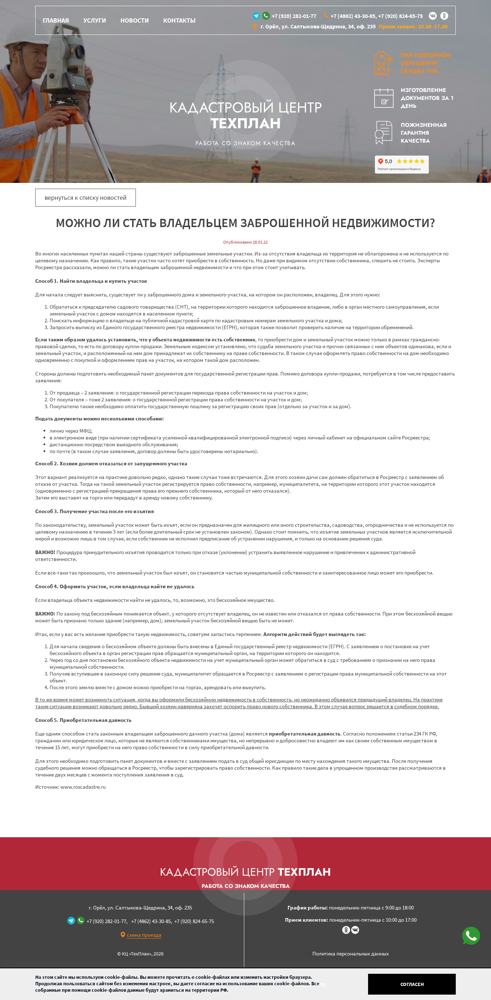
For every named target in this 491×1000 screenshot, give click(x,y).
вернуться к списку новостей (86, 197)
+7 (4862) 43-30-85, (354, 15)
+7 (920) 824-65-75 (400, 15)
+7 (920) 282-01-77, (107, 921)
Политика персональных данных (350, 953)
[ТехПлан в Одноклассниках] (444, 16)
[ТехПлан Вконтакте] (433, 16)
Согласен (412, 984)
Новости (134, 20)
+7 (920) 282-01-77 (294, 16)
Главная (56, 20)
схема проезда (144, 934)
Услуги (94, 20)
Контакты (179, 20)
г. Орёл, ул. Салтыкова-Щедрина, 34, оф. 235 (318, 26)
